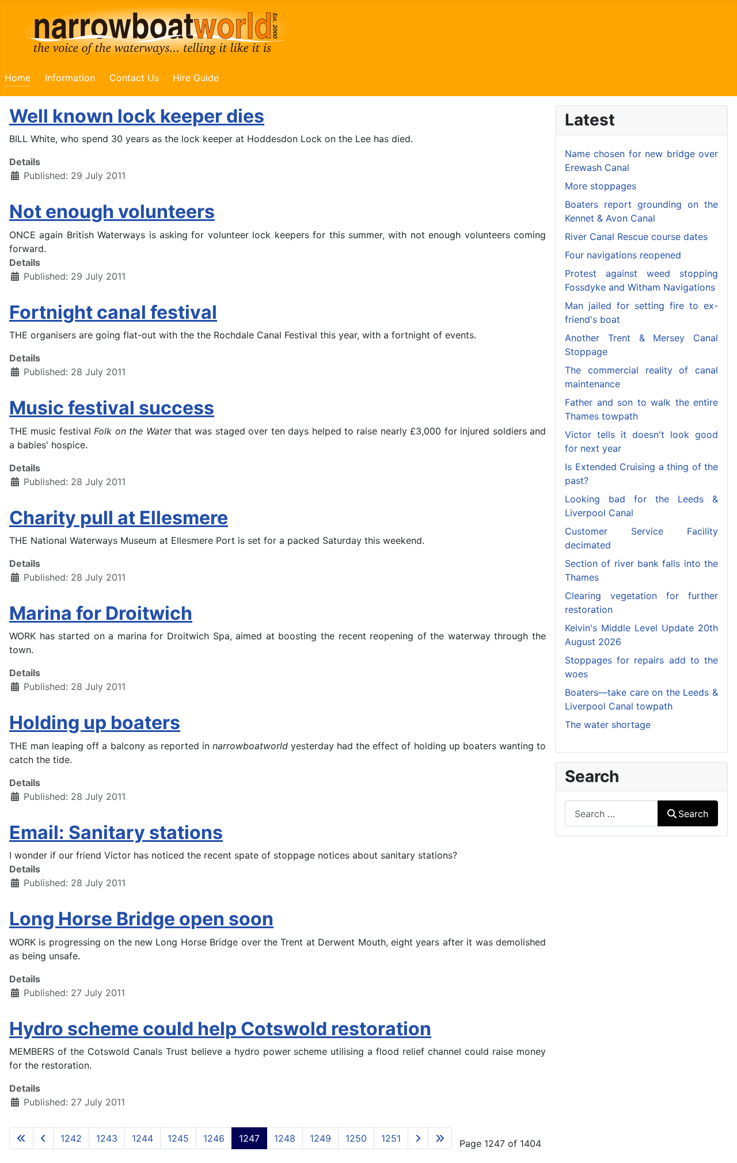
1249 (320, 1138)
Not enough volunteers (112, 211)
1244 (142, 1138)
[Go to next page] (418, 1138)
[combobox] (611, 813)
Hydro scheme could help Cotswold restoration (220, 1028)
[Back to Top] (717, 1142)
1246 (214, 1138)
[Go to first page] (21, 1138)
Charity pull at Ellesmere (118, 517)
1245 (178, 1138)
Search (693, 813)
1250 (356, 1138)
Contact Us (134, 77)
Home (18, 77)
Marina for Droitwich (100, 613)
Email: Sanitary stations (116, 832)
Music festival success (111, 407)
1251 (391, 1138)
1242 (71, 1138)
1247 (249, 1138)
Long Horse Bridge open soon (141, 918)
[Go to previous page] (43, 1138)
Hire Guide (196, 77)
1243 (106, 1138)
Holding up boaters (94, 722)
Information (70, 77)
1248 (284, 1138)
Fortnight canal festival (113, 312)
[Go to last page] (440, 1138)
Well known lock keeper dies (136, 116)
